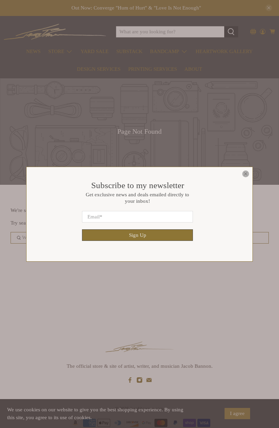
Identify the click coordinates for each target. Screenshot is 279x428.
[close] (245, 173)
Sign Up (137, 234)
